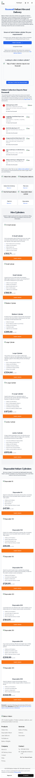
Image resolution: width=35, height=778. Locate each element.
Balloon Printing (23, 730)
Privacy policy (17, 772)
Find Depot (19, 2)
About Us (4, 749)
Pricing (3, 761)
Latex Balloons (5, 735)
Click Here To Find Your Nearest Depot (17, 82)
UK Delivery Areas (6, 752)
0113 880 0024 (25, 749)
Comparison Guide (17, 46)
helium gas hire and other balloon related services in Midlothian (16, 707)
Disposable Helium (6, 732)
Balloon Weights (5, 741)
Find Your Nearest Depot (26, 757)
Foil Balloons (4, 738)
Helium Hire (4, 730)
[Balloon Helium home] (3, 2)
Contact (3, 755)
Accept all (25, 775)
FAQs (2, 758)
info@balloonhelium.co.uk (27, 752)
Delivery (21, 732)
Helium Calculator (16, 42)
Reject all (9, 775)
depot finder (27, 99)
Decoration (22, 735)
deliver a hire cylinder (23, 169)
